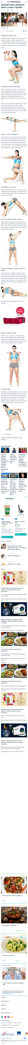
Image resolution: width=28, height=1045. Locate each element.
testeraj (3, 586)
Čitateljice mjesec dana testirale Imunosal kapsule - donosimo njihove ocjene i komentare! (12, 589)
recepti (2, 647)
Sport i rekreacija (10, 31)
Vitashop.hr (3, 1022)
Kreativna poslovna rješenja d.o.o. (8, 1042)
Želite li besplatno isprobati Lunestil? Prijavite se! (12, 630)
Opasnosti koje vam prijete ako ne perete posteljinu (13, 686)
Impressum (3, 1009)
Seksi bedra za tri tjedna (14, 564)
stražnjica (3, 439)
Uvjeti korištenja (5, 1001)
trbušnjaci (15, 437)
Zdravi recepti (10, 1027)
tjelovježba (9, 437)
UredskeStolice (4, 1025)
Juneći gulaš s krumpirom (9, 925)
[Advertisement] (14, 813)
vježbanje (3, 437)
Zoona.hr (10, 1025)
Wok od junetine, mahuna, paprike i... (12, 895)
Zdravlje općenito (12, 544)
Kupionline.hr (4, 1027)
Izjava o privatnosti (5, 1013)
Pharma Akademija (17, 1022)
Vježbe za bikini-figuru (14, 556)
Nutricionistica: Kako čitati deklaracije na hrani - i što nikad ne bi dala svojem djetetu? (17, 547)
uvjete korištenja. (6, 993)
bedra (20, 437)
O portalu (3, 997)
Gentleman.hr (9, 1022)
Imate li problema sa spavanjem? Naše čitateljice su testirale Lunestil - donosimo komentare (12, 621)
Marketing (3, 1005)
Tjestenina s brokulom (8, 955)
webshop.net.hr (16, 1025)
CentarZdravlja (14, 2)
